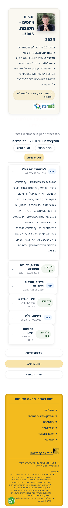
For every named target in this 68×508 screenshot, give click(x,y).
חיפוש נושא (34, 157)
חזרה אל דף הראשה (41, 453)
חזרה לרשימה (34, 364)
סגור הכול (23, 148)
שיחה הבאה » (34, 374)
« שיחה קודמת (34, 353)
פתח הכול (45, 148)
